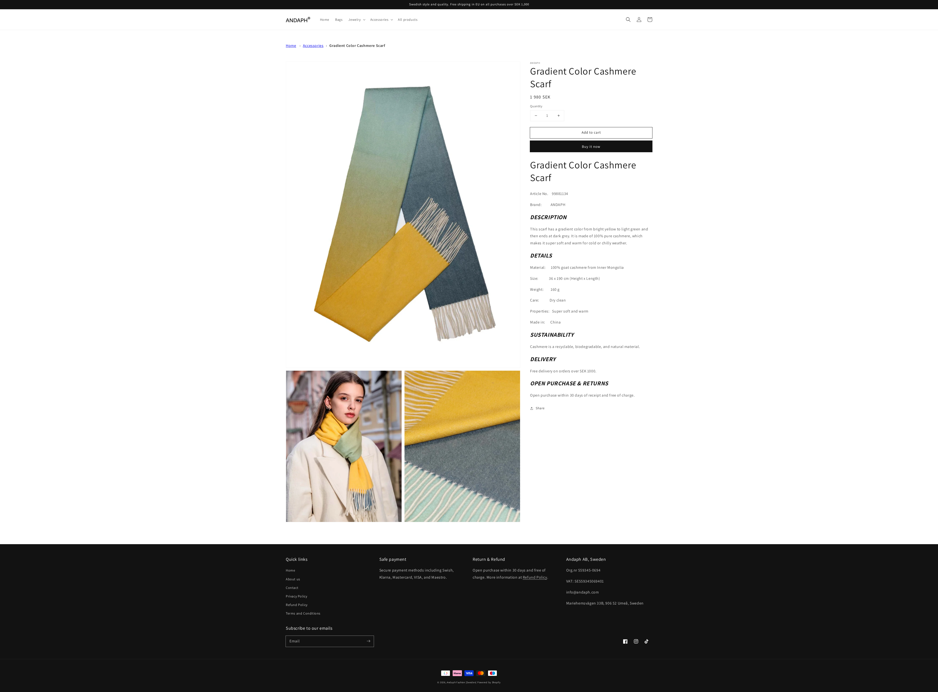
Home (291, 45)
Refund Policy (297, 605)
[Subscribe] (368, 641)
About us (293, 579)
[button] (628, 19)
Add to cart (591, 132)
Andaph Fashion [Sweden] (462, 682)
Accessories (313, 45)
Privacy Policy (296, 596)
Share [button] (540, 408)
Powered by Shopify (489, 682)
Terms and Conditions (303, 613)
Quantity (536, 106)
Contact (292, 587)
